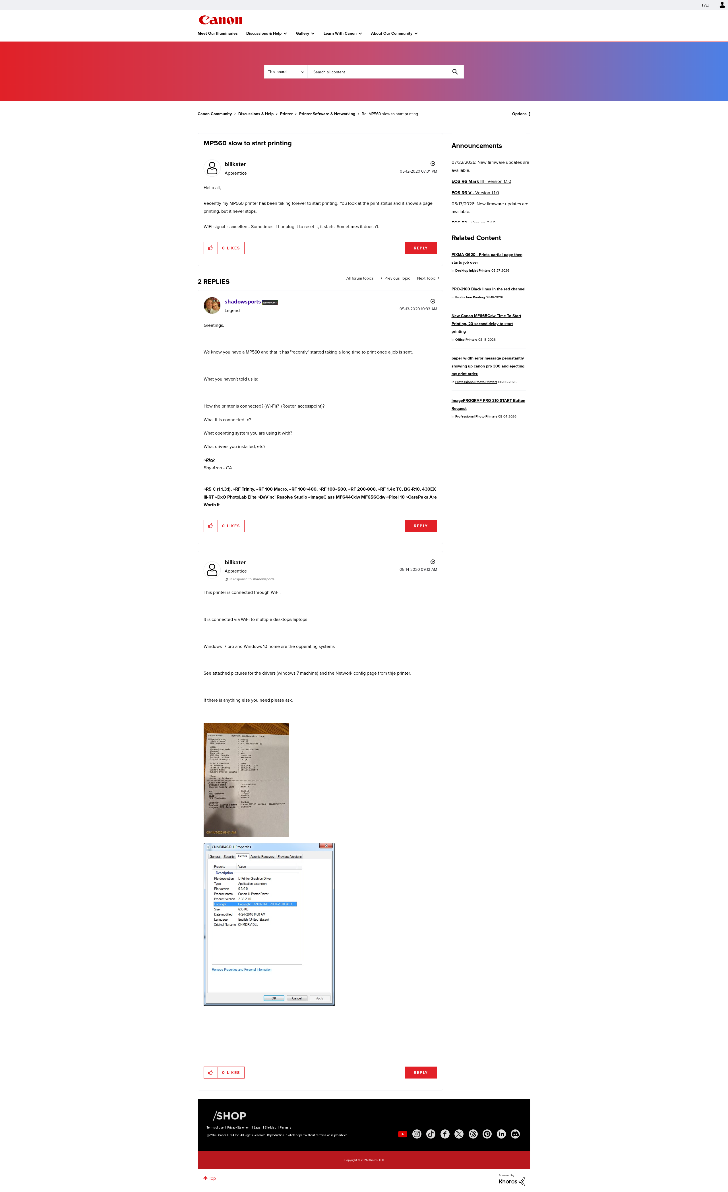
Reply (421, 248)
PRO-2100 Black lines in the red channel (489, 289)
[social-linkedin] (501, 1134)
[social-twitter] (459, 1134)
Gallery (302, 33)
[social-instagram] (416, 1134)
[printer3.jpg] (246, 780)
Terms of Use (215, 1127)
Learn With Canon (340, 33)
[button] (211, 248)
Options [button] (519, 114)
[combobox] (385, 71)
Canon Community (220, 20)
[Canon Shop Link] (227, 1115)
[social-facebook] (445, 1134)
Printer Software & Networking (327, 114)
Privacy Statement (238, 1127)
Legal (257, 1127)
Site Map (270, 1127)
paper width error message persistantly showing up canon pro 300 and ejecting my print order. (488, 366)
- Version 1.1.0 (481, 181)
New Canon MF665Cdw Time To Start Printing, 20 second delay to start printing (486, 323)
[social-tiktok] (430, 1134)
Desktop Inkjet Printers (473, 270)
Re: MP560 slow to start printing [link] (390, 114)
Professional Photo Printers (476, 381)
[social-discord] (515, 1134)
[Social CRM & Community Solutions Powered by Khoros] (512, 1180)
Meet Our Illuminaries (218, 33)
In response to (251, 579)
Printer (286, 114)
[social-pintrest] (487, 1134)
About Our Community (391, 33)
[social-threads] (473, 1134)
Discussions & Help (264, 33)
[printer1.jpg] (278, 942)
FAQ (706, 5)
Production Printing (470, 297)
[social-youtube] (402, 1134)
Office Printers (466, 339)
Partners (285, 1127)
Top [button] (212, 1178)
